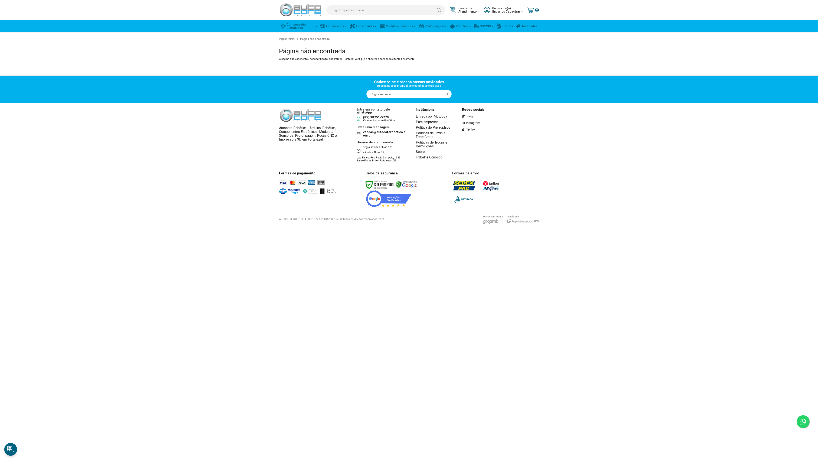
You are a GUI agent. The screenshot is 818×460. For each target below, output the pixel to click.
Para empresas (427, 122)
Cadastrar (513, 11)
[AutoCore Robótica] (300, 10)
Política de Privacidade (433, 127)
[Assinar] (447, 94)
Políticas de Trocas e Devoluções (431, 144)
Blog (469, 116)
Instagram (473, 123)
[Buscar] (439, 10)
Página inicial (287, 38)
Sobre (420, 152)
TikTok (470, 129)
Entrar (496, 11)
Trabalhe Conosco (429, 157)
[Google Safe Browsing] (406, 184)
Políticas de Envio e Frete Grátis (430, 135)
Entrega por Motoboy (431, 116)
